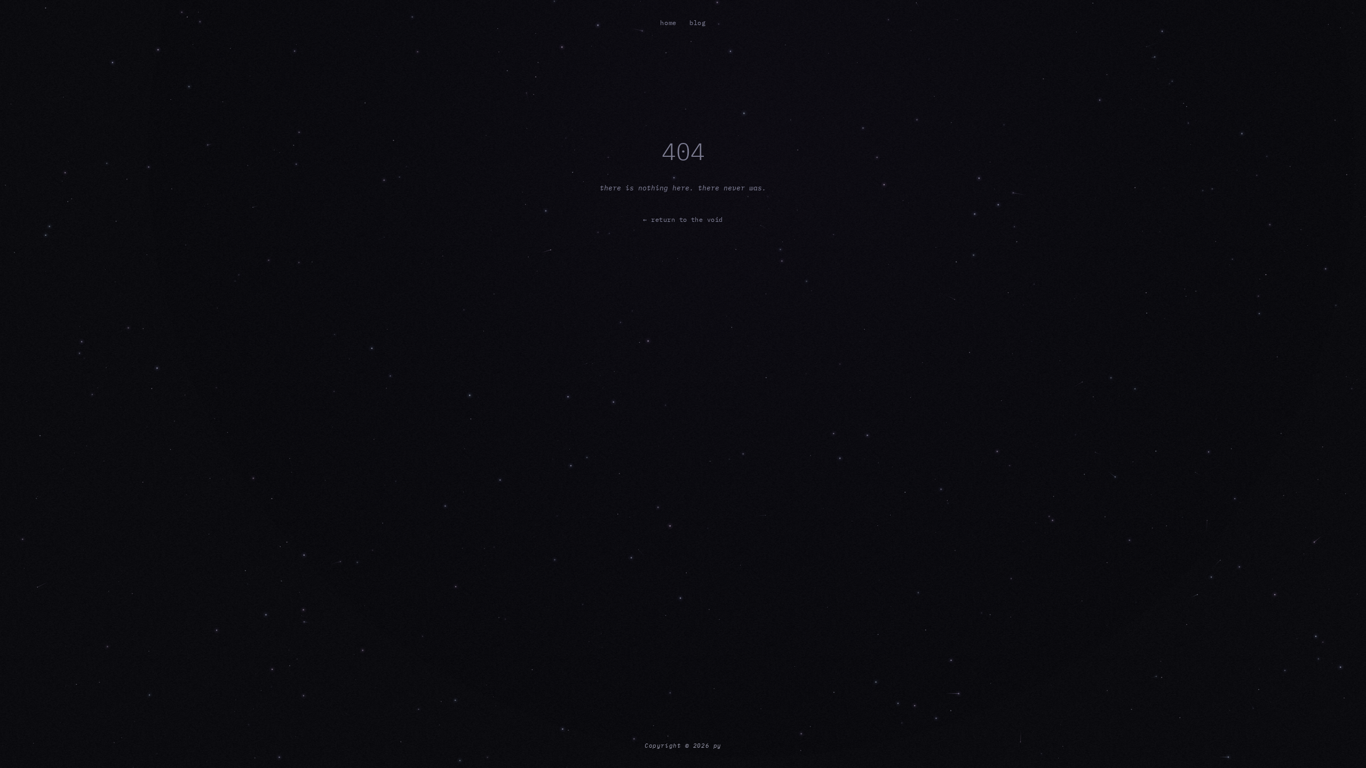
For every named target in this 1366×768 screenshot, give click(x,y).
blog (697, 23)
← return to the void (683, 219)
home (668, 23)
